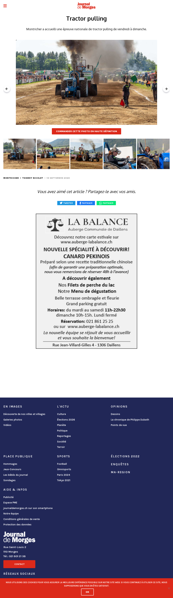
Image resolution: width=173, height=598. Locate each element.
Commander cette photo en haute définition (86, 131)
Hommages (10, 463)
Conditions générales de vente (21, 519)
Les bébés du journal (15, 474)
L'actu (63, 406)
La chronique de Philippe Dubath (130, 419)
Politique (62, 430)
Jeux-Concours (12, 469)
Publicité (8, 497)
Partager (108, 203)
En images (12, 406)
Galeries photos (12, 419)
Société (61, 441)
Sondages (9, 480)
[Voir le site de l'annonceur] (86, 281)
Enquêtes (120, 464)
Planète (61, 425)
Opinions (119, 406)
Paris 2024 (63, 474)
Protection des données (17, 524)
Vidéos (7, 425)
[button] (5, 6)
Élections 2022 (125, 456)
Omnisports (64, 469)
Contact (19, 564)
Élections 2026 (66, 419)
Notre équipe (11, 513)
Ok (87, 592)
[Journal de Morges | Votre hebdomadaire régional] (86, 6)
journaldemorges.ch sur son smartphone (28, 508)
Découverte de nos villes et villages (24, 414)
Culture (61, 414)
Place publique (18, 456)
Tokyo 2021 (63, 480)
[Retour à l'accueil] (19, 538)
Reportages (64, 436)
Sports (63, 456)
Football (62, 463)
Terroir (61, 447)
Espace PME (10, 502)
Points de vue (119, 425)
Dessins (115, 414)
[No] (168, 588)
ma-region (120, 472)
